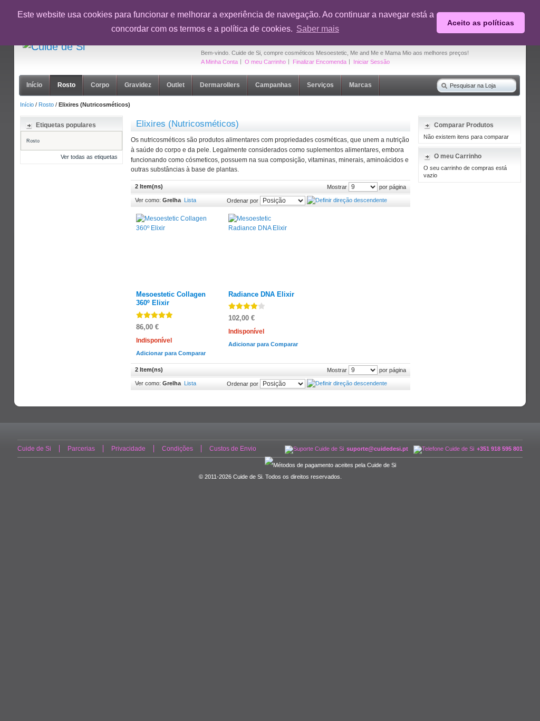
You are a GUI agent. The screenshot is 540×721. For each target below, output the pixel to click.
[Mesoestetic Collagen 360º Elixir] (171, 218)
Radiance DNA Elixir (261, 294)
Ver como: (148, 200)
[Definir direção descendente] (347, 200)
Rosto (46, 104)
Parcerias (81, 448)
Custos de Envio (232, 448)
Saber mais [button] (317, 28)
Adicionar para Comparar (171, 353)
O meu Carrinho (265, 62)
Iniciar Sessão (371, 62)
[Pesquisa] (442, 83)
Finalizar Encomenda (319, 62)
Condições (177, 448)
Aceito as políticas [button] (480, 22)
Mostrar (337, 186)
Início (27, 104)
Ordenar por (242, 200)
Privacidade (128, 448)
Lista (190, 200)
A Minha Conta (219, 62)
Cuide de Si (34, 448)
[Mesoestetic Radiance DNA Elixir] (264, 218)
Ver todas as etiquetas (89, 157)
